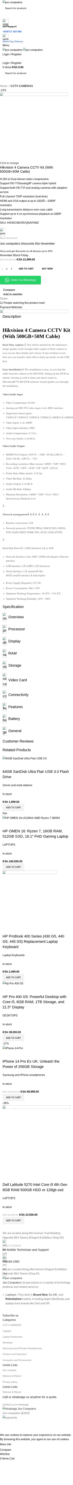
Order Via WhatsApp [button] (23, 280)
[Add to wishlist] (25, 1054)
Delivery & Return (12, 1376)
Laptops (7, 1331)
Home (4, 86)
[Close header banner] (4, 1424)
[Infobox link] (36, 1246)
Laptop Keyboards (12, 1336)
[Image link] (12, 1278)
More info (5, 1444)
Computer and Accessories (17, 1360)
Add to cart (26, 268)
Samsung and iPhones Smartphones (22, 1348)
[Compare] (7, 1054)
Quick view (16, 1054)
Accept (18, 1444)
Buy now (47, 268)
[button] (13, 1097)
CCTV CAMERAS (22, 86)
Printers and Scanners (14, 1354)
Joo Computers (12, 1282)
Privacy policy (10, 1382)
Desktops (8, 1342)
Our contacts (9, 1370)
